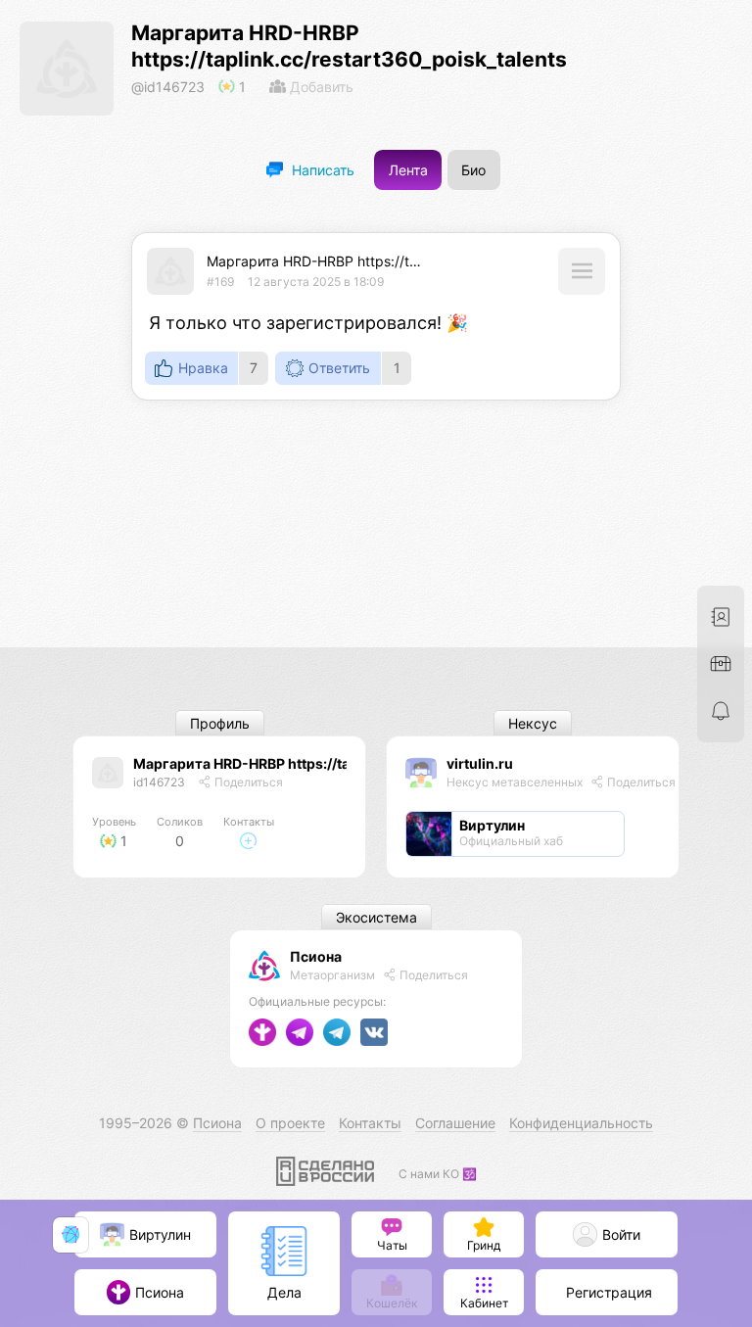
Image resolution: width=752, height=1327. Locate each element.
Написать (321, 170)
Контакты (370, 1122)
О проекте (290, 1122)
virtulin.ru (479, 763)
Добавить (319, 86)
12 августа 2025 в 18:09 (316, 281)
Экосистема (376, 917)
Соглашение (455, 1122)
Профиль (220, 723)
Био (473, 170)
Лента (408, 170)
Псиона (316, 956)
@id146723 (168, 86)
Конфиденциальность (581, 1122)
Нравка (203, 368)
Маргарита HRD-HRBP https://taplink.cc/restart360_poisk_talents (418, 261)
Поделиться (247, 782)
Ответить (339, 368)
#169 (220, 281)
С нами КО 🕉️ (438, 1173)
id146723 (159, 782)
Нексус (532, 723)
